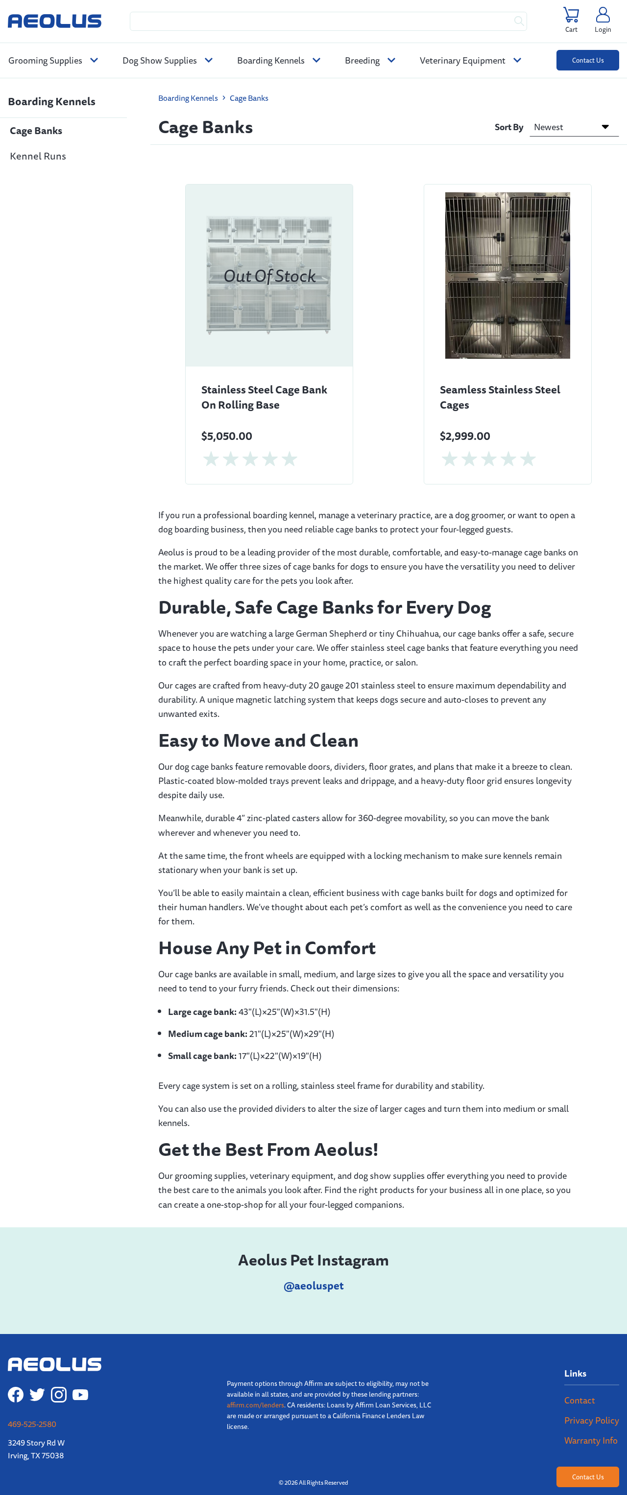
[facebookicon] (16, 1395)
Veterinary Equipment (463, 60)
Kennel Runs (38, 155)
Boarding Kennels (272, 60)
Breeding (363, 60)
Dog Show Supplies (160, 60)
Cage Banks (36, 130)
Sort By (509, 127)
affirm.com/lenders (255, 1405)
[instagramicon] (59, 1395)
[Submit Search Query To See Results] (519, 21)
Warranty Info (591, 1440)
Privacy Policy (591, 1420)
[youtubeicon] (80, 1394)
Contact (579, 1400)
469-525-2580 (32, 1424)
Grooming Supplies (46, 60)
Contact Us (588, 60)
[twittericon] (37, 1394)
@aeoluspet (314, 1285)
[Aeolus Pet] (54, 21)
